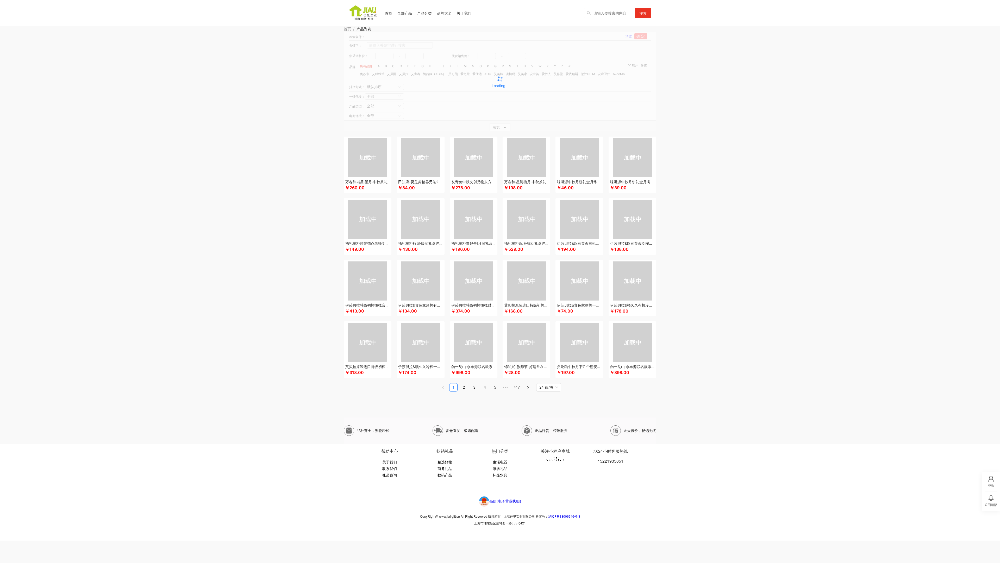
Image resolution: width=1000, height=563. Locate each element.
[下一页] (528, 387)
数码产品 (445, 475)
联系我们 (389, 468)
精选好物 (445, 461)
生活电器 (500, 461)
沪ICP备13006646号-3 (564, 516)
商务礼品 (445, 468)
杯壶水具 (500, 475)
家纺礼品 (500, 468)
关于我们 (389, 461)
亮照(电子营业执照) (505, 501)
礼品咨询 (389, 475)
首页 (347, 29)
